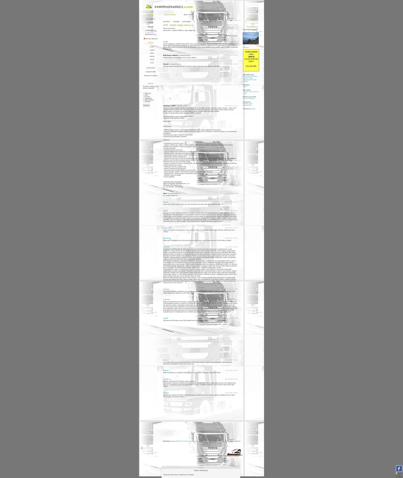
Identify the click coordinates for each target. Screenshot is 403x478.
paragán (234, 35)
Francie (147, 96)
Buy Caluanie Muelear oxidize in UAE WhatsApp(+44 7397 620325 (250, 78)
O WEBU (226, 15)
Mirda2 (165, 202)
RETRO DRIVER (151, 39)
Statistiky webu (248, 103)
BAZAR (150, 27)
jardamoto (166, 238)
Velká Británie (149, 100)
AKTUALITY (150, 19)
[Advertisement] (200, 87)
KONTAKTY (179, 441)
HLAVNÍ (151, 15)
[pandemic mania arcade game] (142, 448)
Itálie (146, 95)
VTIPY (152, 47)
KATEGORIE (186, 21)
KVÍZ (152, 63)
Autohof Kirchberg (249, 98)
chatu (253, 109)
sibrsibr (166, 379)
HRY (152, 53)
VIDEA (152, 50)
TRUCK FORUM (170, 15)
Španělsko (148, 98)
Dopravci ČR (247, 105)
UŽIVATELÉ (150, 68)
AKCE (152, 59)
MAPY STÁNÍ (189, 15)
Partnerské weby (190, 441)
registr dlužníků (235, 441)
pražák (165, 41)
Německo (147, 93)
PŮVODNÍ (176, 21)
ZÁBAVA (151, 43)
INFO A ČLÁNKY (208, 15)
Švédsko (147, 101)
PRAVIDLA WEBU (150, 76)
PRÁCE (150, 23)
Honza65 (166, 247)
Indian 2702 (167, 228)
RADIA (152, 56)
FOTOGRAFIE (150, 30)
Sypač (245, 86)
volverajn (166, 299)
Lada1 (165, 211)
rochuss (166, 289)
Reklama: (246, 47)
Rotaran (166, 370)
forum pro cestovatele (222, 441)
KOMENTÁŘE (151, 72)
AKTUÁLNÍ (166, 21)
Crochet (199, 441)
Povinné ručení (208, 441)
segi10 (165, 318)
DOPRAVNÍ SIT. (151, 34)
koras (165, 360)
